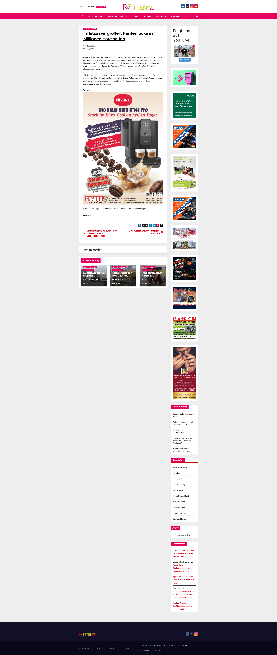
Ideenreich (161, 16)
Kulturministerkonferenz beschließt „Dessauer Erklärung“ (183, 440)
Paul (175, 603)
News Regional (95, 16)
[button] (197, 16)
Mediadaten (171, 645)
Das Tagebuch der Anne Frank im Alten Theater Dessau (183, 553)
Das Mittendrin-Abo (158, 650)
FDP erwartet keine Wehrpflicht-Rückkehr (144, 232)
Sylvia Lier (177, 577)
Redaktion (91, 46)
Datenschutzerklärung (147, 645)
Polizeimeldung (179, 513)
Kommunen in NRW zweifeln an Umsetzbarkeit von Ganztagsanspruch (101, 233)
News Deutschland (90, 28)
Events (134, 16)
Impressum (161, 645)
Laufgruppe (178, 490)
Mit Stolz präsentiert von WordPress (91, 648)
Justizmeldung (179, 484)
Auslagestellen (179, 16)
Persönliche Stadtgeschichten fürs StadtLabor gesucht (182, 568)
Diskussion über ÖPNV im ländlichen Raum (183, 580)
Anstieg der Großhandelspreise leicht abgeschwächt (183, 606)
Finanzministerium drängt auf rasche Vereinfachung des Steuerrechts (183, 594)
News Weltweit (179, 507)
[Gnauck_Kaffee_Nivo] (123, 148)
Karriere (147, 16)
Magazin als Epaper (117, 16)
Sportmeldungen (180, 519)
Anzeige (176, 473)
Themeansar (125, 648)
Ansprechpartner (180, 467)
